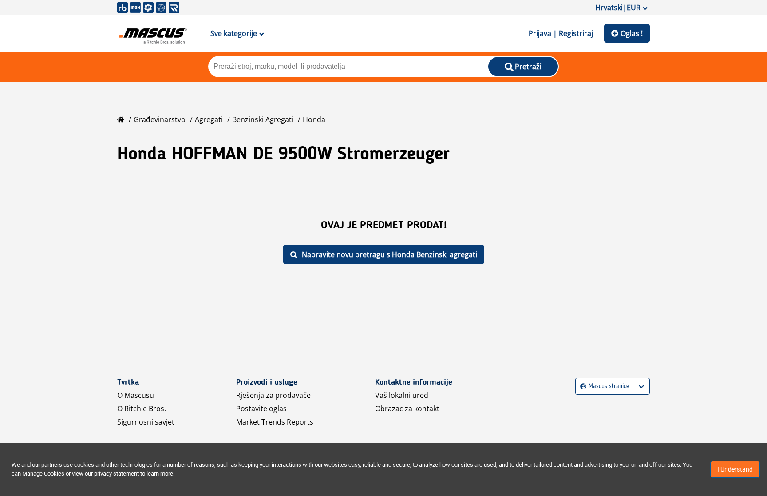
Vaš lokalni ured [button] (401, 395)
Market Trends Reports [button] (274, 422)
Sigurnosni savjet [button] (145, 422)
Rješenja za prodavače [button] (273, 395)
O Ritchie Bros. (141, 408)
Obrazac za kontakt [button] (407, 408)
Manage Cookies (43, 473)
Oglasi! (632, 33)
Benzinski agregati (262, 119)
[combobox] (581, 386)
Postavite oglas (261, 408)
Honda (314, 119)
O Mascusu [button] (135, 395)
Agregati (209, 119)
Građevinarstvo (160, 119)
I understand (735, 469)
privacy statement (116, 473)
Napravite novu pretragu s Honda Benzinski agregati (389, 254)
